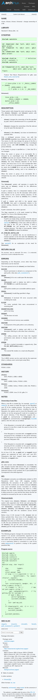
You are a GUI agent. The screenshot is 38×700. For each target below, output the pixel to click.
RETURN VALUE (8, 249)
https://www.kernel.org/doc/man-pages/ (16, 648)
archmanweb (12, 687)
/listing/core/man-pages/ (11, 669)
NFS (2, 476)
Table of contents (8, 673)
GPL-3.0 (32, 692)
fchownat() (5, 181)
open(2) (6, 222)
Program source (6, 549)
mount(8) (34, 418)
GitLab (9, 9)
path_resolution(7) (23, 273)
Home (24, 3)
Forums (26, 6)
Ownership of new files (9, 400)
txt (11, 682)
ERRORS (5, 259)
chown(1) (14, 624)
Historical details (7, 498)
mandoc (22, 687)
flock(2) (34, 624)
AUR (24, 9)
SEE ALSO (5, 621)
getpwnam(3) (9, 543)
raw (14, 682)
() (4, 374)
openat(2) (8, 243)
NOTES (4, 397)
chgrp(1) (4, 624)
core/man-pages (9, 641)
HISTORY (5, 372)
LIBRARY (5, 28)
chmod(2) (24, 624)
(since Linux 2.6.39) (13, 217)
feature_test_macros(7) (11, 77)
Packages (32, 3)
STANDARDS (6, 364)
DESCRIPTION (7, 108)
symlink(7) (16, 626)
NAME (4, 18)
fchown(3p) (7, 679)
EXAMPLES (6, 531)
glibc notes (5, 462)
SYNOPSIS (5, 35)
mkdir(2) (4, 405)
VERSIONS (5, 355)
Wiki (33, 6)
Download (31, 9)
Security (17, 9)
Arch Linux (10, 3)
